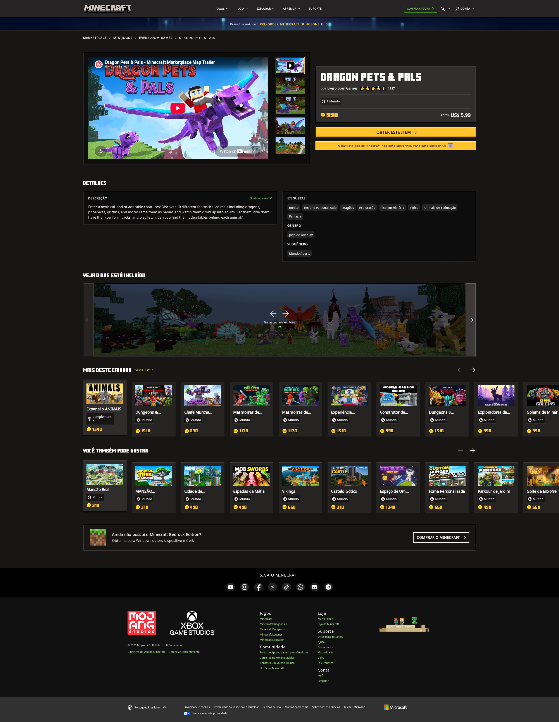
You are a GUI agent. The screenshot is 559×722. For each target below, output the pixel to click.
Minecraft (266, 619)
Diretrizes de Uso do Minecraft (146, 651)
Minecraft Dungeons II (273, 624)
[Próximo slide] (472, 370)
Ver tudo (142, 370)
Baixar (322, 658)
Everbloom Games (156, 38)
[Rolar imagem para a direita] (470, 320)
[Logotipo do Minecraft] (107, 9)
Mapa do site (325, 652)
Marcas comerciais (296, 707)
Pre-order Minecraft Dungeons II (292, 24)
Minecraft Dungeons (272, 629)
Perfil (321, 675)
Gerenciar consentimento (184, 651)
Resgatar (323, 681)
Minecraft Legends (271, 634)
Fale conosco (325, 663)
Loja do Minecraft (328, 624)
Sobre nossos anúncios (326, 707)
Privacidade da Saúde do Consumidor (236, 707)
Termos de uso (272, 707)
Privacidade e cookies (197, 707)
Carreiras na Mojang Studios (277, 658)
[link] (230, 587)
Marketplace (95, 38)
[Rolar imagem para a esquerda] (88, 320)
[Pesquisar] (446, 9)
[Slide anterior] (460, 370)
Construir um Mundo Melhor (277, 663)
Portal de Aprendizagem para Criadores (284, 652)
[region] (279, 320)
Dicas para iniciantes (330, 637)
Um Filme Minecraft (272, 668)
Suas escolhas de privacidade (209, 713)
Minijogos (123, 38)
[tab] (290, 65)
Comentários (325, 647)
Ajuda (321, 642)
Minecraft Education (272, 640)
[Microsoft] (395, 707)
